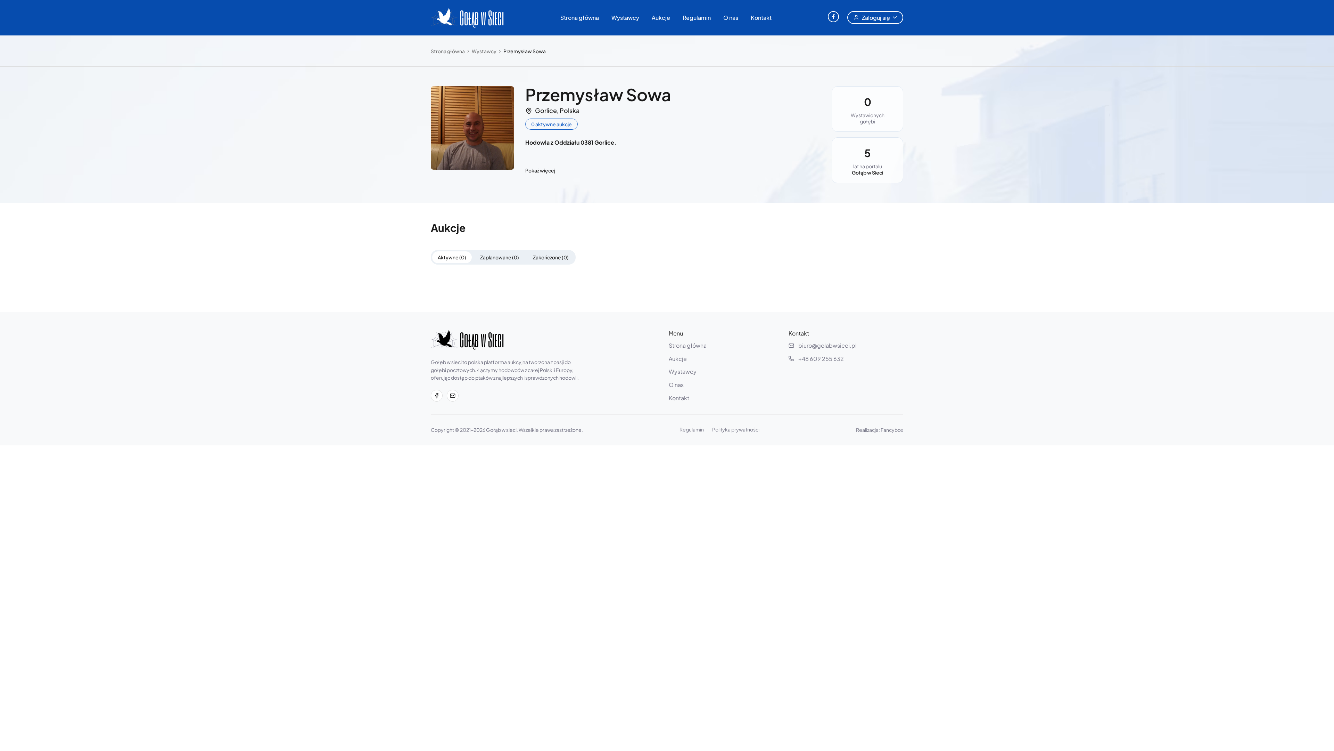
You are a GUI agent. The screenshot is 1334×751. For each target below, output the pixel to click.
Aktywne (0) (452, 257)
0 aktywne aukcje (551, 124)
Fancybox (892, 430)
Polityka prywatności (735, 429)
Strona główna (579, 17)
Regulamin (697, 17)
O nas (730, 17)
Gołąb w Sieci (867, 172)
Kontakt (761, 17)
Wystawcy (625, 17)
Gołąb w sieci (501, 430)
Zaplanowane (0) (499, 257)
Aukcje (661, 17)
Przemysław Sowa (524, 51)
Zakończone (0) (551, 257)
